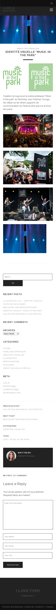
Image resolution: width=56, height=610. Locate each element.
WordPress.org (12, 393)
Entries (9, 386)
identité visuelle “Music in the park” (23, 311)
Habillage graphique (14, 352)
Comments (11, 389)
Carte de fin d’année (14, 304)
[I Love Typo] (9, 11)
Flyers (6, 348)
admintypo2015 (26, 456)
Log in (6, 383)
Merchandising (11, 361)
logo (6, 439)
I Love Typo (28, 591)
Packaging (8, 365)
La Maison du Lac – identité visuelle (22, 301)
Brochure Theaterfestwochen (20, 307)
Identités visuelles (28, 49)
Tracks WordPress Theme (16, 607)
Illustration (10, 358)
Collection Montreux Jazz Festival (22, 314)
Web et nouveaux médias (16, 368)
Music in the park (19, 439)
